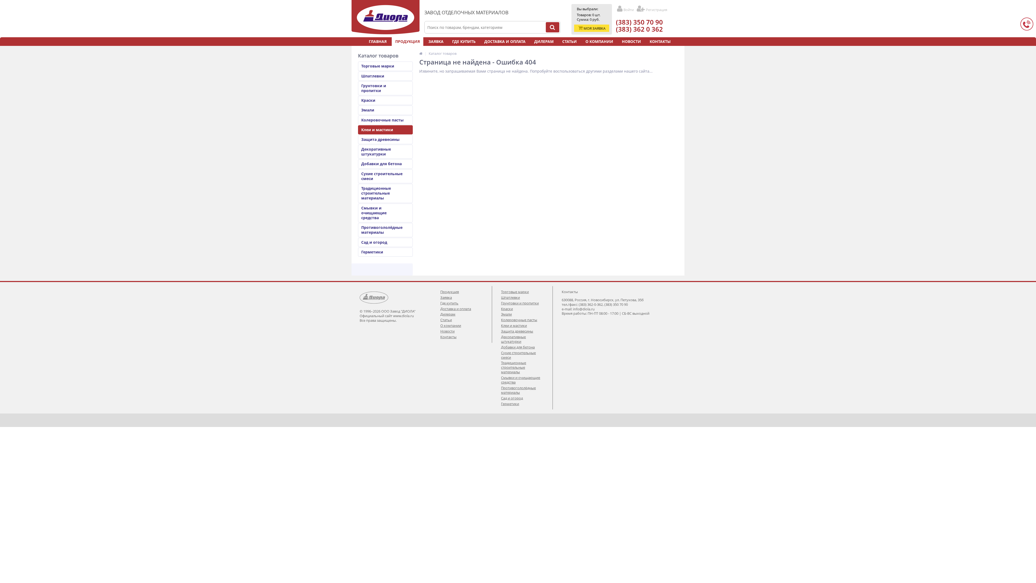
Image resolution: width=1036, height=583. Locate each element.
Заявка (436, 41)
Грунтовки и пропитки (373, 88)
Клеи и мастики (377, 129)
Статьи (569, 41)
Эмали (367, 110)
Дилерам (544, 41)
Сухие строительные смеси (382, 176)
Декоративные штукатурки (376, 152)
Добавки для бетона (381, 163)
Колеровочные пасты (382, 120)
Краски (368, 100)
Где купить (464, 41)
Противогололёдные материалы (382, 230)
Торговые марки (377, 66)
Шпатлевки (372, 76)
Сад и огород (374, 242)
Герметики (372, 252)
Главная (378, 41)
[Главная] (420, 53)
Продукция (407, 41)
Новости (631, 41)
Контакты (660, 41)
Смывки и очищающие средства (374, 212)
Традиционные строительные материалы (376, 193)
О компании (599, 41)
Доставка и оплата (505, 41)
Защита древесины (380, 139)
